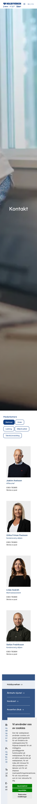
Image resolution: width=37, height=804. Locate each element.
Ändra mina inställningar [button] (22, 796)
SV (29, 4)
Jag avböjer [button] (22, 790)
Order (19, 422)
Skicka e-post (11, 490)
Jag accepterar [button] (22, 786)
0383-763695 (11, 487)
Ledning (9, 429)
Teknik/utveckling (13, 436)
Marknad (9, 422)
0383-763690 (11, 597)
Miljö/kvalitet (22, 429)
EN (32, 4)
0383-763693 (11, 542)
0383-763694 (11, 652)
